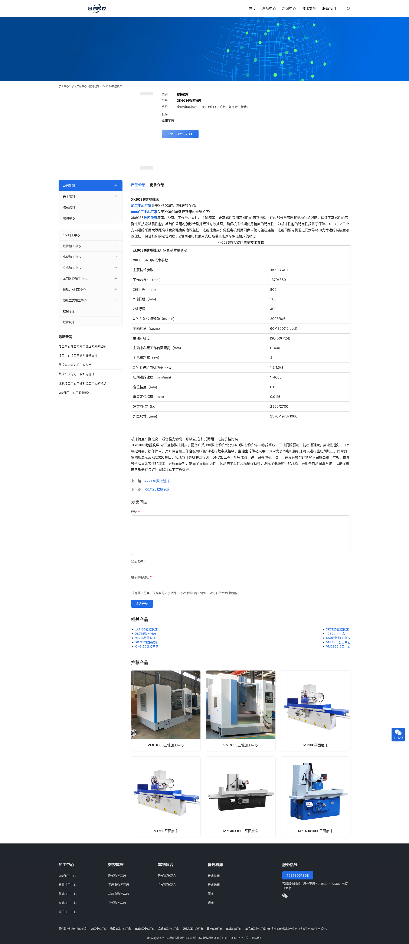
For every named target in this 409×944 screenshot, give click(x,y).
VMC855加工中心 (338, 646)
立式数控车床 (117, 902)
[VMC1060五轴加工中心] (165, 711)
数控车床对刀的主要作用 (75, 365)
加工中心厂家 (66, 86)
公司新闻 (69, 185)
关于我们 (69, 196)
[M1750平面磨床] (165, 797)
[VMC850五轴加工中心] (240, 711)
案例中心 (69, 218)
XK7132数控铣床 (146, 642)
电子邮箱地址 (141, 577)
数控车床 (69, 311)
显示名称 (138, 561)
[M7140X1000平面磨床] (315, 797)
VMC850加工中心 (338, 642)
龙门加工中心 (67, 912)
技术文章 (309, 8)
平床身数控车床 (118, 884)
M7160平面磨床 (315, 745)
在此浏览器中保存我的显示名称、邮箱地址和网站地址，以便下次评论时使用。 (187, 593)
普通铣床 (214, 884)
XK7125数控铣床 (157, 489)
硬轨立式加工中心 (75, 300)
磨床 (211, 893)
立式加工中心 (72, 267)
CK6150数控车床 (146, 646)
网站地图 (257, 938)
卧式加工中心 (67, 893)
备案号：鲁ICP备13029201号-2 (232, 938)
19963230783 (180, 134)
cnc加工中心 (71, 235)
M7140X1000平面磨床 (315, 831)
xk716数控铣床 (145, 638)
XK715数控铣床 (145, 633)
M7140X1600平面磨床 (240, 831)
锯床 (211, 902)
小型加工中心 (72, 257)
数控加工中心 (72, 246)
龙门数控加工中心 (75, 278)
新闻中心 (289, 8)
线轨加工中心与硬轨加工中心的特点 (82, 383)
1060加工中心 (335, 633)
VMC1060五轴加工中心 (166, 745)
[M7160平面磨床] (315, 711)
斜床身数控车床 (118, 893)
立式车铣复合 (167, 884)
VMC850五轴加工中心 (240, 745)
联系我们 (329, 8)
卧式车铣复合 (167, 875)
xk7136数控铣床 (157, 481)
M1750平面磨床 (166, 831)
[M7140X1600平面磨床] (240, 797)
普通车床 (214, 875)
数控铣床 (94, 86)
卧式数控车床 (117, 875)
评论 (135, 512)
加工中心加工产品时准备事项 (78, 355)
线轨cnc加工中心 (74, 289)
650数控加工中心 (338, 638)
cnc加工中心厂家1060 (74, 392)
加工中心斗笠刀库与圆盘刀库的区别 (82, 346)
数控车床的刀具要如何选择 (76, 374)
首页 (252, 8)
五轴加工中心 (67, 884)
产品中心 (269, 8)
